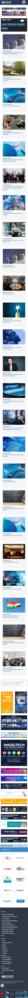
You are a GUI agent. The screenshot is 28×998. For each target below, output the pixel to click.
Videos (4, 944)
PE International (6, 961)
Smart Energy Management (10, 927)
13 (20, 682)
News (3, 940)
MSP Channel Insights (8, 933)
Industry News (20, 24)
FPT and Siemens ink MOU (10, 481)
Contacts (4, 953)
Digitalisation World (7, 931)
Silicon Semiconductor (8, 925)
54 (15, 683)
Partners (4, 946)
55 (17, 683)
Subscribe (5, 951)
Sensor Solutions (7, 922)
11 (15, 682)
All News (4, 24)
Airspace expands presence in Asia (12, 589)
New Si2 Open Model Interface (11, 106)
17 (8, 683)
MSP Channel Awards (8, 970)
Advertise (4, 949)
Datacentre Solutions (8, 929)
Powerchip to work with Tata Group (12, 535)
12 (17, 682)
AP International (6, 957)
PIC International (6, 963)
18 (10, 683)
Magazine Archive (7, 942)
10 (13, 682)
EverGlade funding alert (9, 267)
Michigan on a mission (8, 293)
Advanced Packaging (8, 914)
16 (5, 683)
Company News (11, 24)
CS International (6, 959)
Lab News (4, 28)
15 (3, 683)
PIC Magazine (6, 918)
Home (3, 938)
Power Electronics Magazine (10, 920)
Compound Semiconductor (9, 916)
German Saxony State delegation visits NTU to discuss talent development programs (13, 188)
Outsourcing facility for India (10, 562)
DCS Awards (5, 968)
